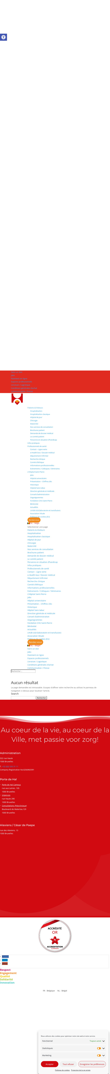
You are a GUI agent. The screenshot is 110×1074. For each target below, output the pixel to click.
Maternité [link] (34, 424)
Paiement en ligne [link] (19, 378)
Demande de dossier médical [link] (41, 433)
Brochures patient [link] (37, 430)
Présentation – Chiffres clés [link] (41, 481)
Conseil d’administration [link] (40, 494)
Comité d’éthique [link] (37, 462)
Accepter (50, 1064)
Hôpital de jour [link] (36, 417)
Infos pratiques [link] (34, 443)
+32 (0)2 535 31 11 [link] (10, 766)
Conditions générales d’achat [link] (24, 388)
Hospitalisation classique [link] (40, 414)
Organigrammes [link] (36, 497)
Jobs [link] (13, 375)
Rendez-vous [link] (34, 520)
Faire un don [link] (16, 372)
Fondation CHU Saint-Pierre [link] (41, 500)
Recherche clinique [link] (37, 459)
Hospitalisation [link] (36, 411)
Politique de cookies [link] (62, 1070)
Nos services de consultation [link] (41, 427)
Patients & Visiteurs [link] (35, 408)
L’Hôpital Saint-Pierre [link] (36, 472)
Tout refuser (68, 1064)
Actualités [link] (34, 507)
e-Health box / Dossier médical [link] (42, 452)
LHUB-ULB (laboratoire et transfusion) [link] (45, 510)
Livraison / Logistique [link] (20, 385)
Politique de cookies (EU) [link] (40, 517)
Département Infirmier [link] (39, 456)
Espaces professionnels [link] (21, 381)
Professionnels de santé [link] (37, 446)
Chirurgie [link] (33, 420)
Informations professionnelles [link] (42, 465)
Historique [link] (34, 484)
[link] (3, 37)
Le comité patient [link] (37, 436)
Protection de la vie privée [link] (80, 1070)
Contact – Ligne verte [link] (38, 449)
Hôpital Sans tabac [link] (37, 488)
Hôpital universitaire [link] (38, 478)
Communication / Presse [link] (22, 391)
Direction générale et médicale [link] (42, 491)
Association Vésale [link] (37, 513)
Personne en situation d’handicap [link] (43, 440)
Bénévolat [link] (34, 504)
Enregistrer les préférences (92, 1064)
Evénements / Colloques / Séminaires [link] (45, 468)
